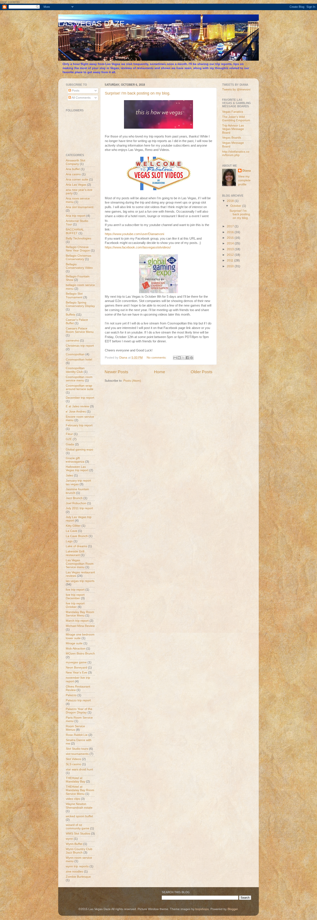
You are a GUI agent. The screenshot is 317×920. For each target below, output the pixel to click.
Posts (75, 90)
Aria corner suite (77, 179)
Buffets (70, 314)
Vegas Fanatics (232, 111)
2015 (231, 237)
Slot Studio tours (77, 748)
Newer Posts (116, 372)
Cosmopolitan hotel (79, 359)
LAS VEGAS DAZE (91, 23)
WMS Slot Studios (78, 833)
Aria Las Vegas (76, 184)
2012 (231, 254)
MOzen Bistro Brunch (80, 653)
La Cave (71, 531)
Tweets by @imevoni (236, 89)
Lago (69, 541)
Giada (70, 444)
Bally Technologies (78, 238)
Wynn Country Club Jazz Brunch (79, 850)
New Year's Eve (76, 672)
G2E (69, 439)
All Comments (81, 97)
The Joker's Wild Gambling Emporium (236, 118)
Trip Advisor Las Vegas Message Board (233, 129)
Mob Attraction (75, 648)
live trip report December (75, 596)
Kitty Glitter (73, 525)
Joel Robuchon (76, 503)
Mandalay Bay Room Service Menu (80, 613)
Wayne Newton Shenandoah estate (79, 805)
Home (159, 372)
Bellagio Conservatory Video (79, 266)
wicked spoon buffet (79, 816)
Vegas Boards (231, 137)
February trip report (79, 425)
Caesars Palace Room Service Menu (80, 330)
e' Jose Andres (76, 411)
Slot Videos (73, 759)
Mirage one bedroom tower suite (80, 636)
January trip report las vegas (78, 482)
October (236, 205)
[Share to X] (183, 358)
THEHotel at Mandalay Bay (75, 779)
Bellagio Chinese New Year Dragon (78, 248)
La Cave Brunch (77, 536)
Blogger (233, 909)
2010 (231, 266)
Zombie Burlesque (78, 876)
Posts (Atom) (132, 380)
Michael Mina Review (80, 626)
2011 (230, 260)
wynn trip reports (77, 866)
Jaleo (69, 475)
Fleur (69, 434)
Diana (246, 170)
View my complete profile (244, 180)
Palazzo (71, 695)
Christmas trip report (80, 345)
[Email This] (175, 358)
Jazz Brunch (74, 498)
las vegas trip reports (80, 581)
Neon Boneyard (76, 667)
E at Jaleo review (77, 406)
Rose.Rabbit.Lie (77, 735)
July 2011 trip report (79, 508)
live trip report (75, 589)
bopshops (202, 909)
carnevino (72, 340)
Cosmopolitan (75, 354)
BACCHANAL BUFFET (75, 231)
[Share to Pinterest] (191, 358)
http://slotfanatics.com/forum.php (235, 153)
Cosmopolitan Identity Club (75, 370)
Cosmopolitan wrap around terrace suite (79, 387)
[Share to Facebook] (187, 358)
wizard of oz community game (77, 826)
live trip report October (75, 605)
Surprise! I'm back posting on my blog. (137, 93)
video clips (73, 798)
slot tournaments (77, 754)
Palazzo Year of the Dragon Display (79, 710)
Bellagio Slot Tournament (74, 295)
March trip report (77, 620)
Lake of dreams (76, 546)
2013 (231, 249)
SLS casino (73, 764)
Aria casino (73, 174)
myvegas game (76, 662)
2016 (231, 232)
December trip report (80, 397)
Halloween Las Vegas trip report (77, 468)
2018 (231, 200)
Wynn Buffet (74, 844)
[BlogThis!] (179, 358)
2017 (231, 226)
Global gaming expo (79, 449)
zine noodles (74, 871)
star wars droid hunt (79, 769)
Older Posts (201, 372)
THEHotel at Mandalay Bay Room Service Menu (80, 790)
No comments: (157, 357)
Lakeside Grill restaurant (75, 553)
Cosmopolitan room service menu (79, 378)
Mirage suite (74, 643)
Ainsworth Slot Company (75, 162)
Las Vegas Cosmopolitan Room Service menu (80, 564)
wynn (69, 838)
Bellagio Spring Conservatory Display (80, 304)
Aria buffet (73, 169)
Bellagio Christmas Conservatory (78, 257)
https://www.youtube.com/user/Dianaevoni (134, 234)
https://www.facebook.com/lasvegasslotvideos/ (138, 247)
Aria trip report (75, 215)
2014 (231, 243)
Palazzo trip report (78, 700)
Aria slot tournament (79, 207)
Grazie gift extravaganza (75, 460)
